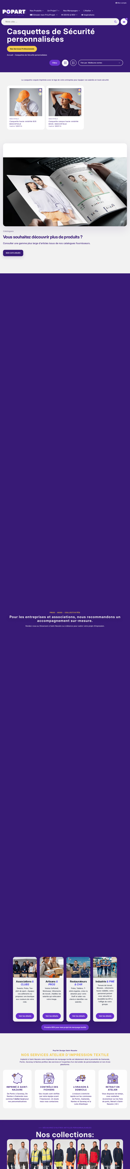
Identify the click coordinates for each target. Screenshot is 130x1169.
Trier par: (83, 63)
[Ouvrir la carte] (78, 989)
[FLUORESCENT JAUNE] (40, 94)
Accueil (10, 55)
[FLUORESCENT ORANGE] (40, 90)
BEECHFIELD (14, 119)
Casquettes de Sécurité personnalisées (31, 55)
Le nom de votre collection (18, 1167)
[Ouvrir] (25, 989)
